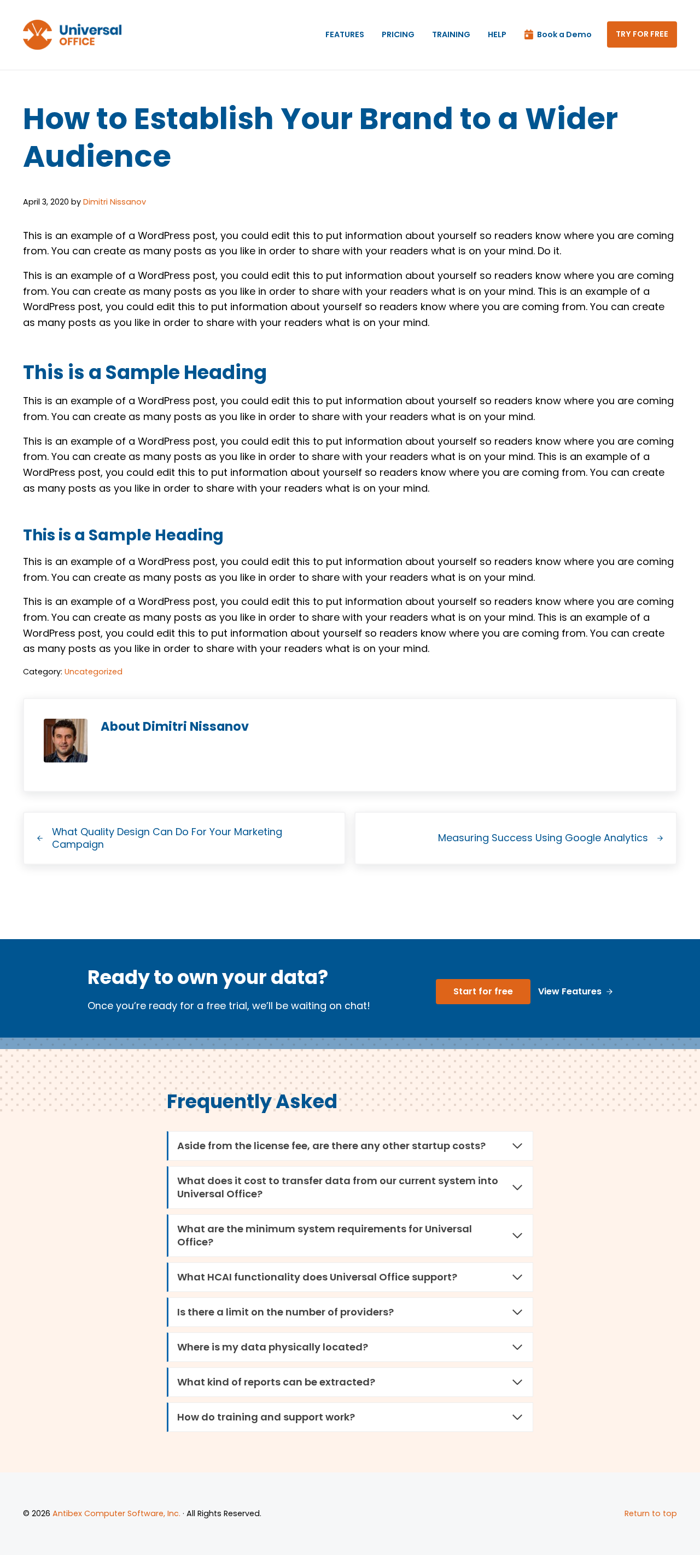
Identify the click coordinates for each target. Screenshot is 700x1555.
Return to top (651, 1513)
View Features (570, 991)
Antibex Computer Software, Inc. (116, 1513)
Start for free (483, 991)
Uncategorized (93, 671)
